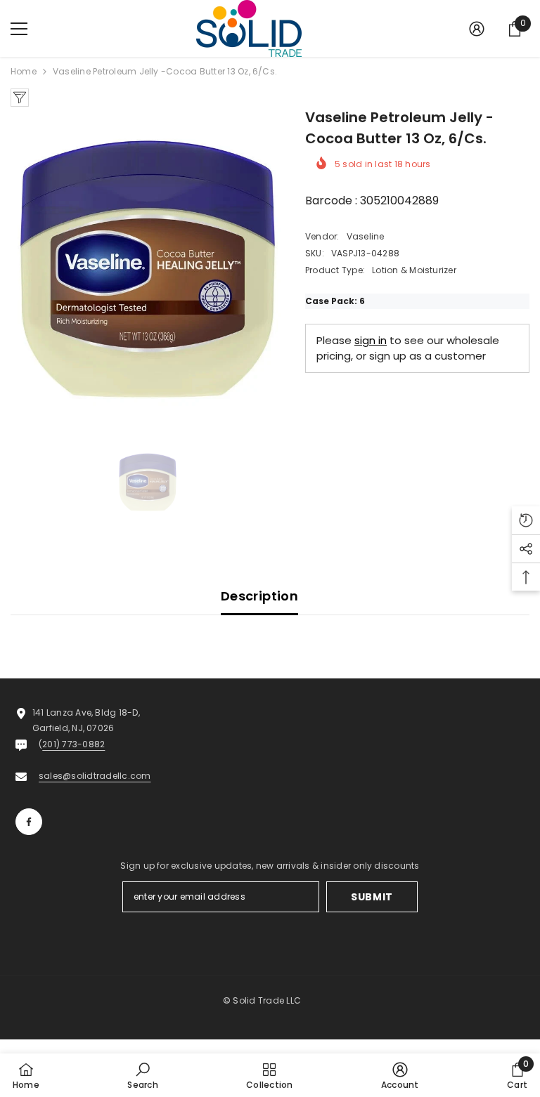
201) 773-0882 (73, 744)
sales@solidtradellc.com (95, 776)
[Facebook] (28, 821)
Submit (372, 897)
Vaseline (366, 236)
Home (24, 71)
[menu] (19, 28)
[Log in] (477, 29)
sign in (370, 340)
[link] (142, 1075)
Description (259, 596)
